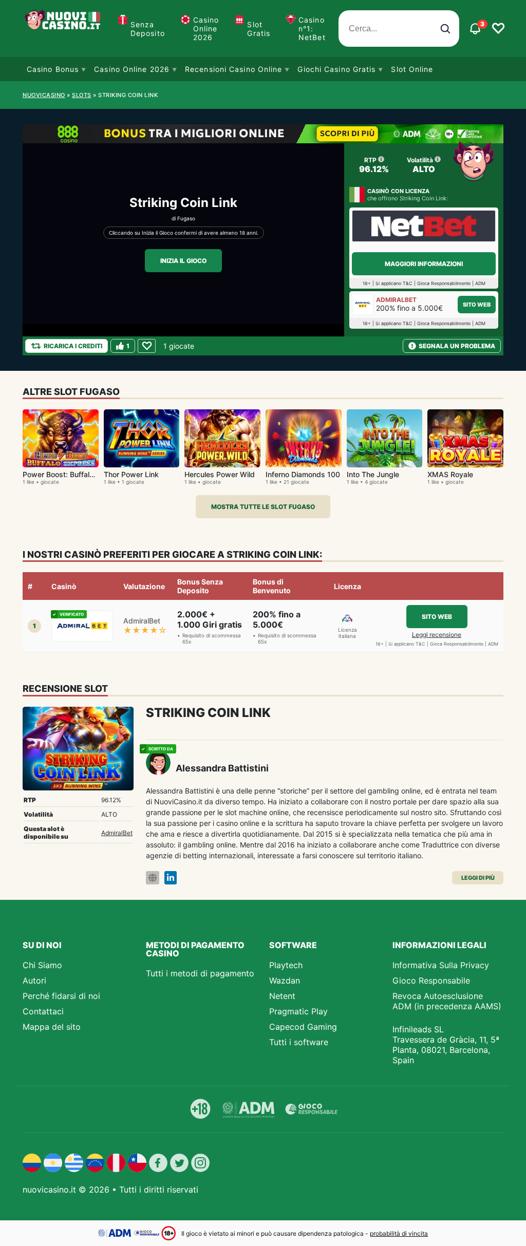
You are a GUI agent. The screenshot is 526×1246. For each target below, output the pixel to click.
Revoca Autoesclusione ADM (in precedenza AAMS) (446, 1001)
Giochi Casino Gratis (336, 69)
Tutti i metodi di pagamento (200, 973)
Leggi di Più (478, 877)
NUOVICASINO (44, 95)
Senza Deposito (147, 28)
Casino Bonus (53, 69)
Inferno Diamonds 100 (303, 474)
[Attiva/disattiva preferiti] (498, 29)
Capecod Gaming (303, 1027)
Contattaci (43, 1011)
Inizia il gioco (183, 261)
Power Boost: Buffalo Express (73, 474)
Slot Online (412, 69)
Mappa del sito (52, 1027)
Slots (81, 95)
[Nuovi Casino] (64, 28)
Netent (282, 996)
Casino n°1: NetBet (312, 28)
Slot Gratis (258, 28)
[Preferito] (147, 346)
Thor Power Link (131, 474)
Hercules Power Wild (219, 474)
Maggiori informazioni (424, 264)
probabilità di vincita (399, 1233)
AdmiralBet (117, 833)
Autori (34, 980)
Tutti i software (298, 1042)
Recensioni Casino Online (233, 69)
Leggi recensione (436, 634)
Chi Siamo (42, 965)
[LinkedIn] (170, 878)
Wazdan (284, 980)
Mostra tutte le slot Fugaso (263, 507)
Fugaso (186, 218)
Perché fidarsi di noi (61, 996)
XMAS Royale (450, 474)
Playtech (286, 965)
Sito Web (477, 304)
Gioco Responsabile (431, 980)
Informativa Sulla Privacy (440, 965)
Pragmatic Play (298, 1011)
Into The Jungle (373, 474)
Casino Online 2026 (206, 28)
